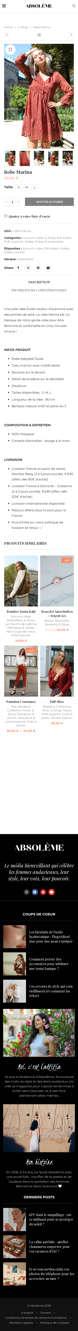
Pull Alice (57, 702)
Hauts (67, 710)
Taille (8, 187)
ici (41, 528)
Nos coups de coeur (20, 631)
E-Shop (23, 27)
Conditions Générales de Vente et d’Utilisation (36, 1317)
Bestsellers (15, 620)
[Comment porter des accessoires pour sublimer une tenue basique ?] (14, 963)
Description (39, 282)
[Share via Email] (48, 268)
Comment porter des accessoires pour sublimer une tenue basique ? (49, 964)
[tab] (39, 282)
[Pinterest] (43, 892)
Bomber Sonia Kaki (21, 611)
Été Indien (64, 238)
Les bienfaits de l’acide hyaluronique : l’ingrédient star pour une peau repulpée (51, 937)
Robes (29, 241)
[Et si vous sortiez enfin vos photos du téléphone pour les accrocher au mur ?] (14, 1273)
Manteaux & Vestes (20, 628)
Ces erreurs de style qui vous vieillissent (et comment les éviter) (51, 991)
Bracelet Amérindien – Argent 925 (57, 613)
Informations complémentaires (39, 290)
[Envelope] (51, 892)
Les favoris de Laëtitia (20, 624)
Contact (45, 1312)
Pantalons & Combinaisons (20, 719)
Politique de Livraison (54, 1322)
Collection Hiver (19, 710)
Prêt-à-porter (13, 241)
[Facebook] (35, 892)
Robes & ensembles (49, 241)
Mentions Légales (21, 1322)
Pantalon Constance (21, 702)
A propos (27, 1312)
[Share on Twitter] (28, 268)
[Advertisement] (39, 784)
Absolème (26, 259)
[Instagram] (27, 892)
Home (8, 27)
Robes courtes (14, 252)
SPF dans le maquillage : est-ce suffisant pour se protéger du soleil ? (51, 1219)
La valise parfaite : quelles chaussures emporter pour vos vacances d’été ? (49, 1246)
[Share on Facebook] (18, 268)
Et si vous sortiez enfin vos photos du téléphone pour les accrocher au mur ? (51, 1274)
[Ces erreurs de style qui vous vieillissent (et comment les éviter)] (14, 991)
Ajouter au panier (49, 201)
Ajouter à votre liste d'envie (29, 216)
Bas (14, 706)
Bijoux (49, 621)
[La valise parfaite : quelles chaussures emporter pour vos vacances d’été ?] (14, 1246)
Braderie (51, 624)
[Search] (74, 6)
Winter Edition (61, 718)
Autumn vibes (33, 238)
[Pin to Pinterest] (38, 268)
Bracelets (62, 621)
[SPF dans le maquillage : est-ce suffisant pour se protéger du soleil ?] (14, 1219)
